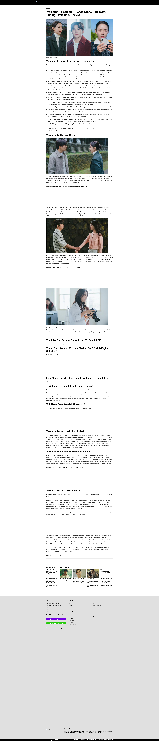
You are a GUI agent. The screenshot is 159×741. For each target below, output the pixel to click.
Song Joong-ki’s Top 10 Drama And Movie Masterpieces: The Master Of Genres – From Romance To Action (79, 581)
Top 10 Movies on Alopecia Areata (53, 607)
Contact (82, 739)
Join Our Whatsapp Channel (57, 623)
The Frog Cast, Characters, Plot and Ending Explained (66, 579)
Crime (70, 607)
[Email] (72, 561)
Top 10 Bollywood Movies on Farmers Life (54, 614)
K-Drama (56, 6)
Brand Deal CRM (72, 624)
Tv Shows (51, 6)
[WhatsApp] (66, 561)
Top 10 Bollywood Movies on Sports (53, 612)
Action (70, 603)
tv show (58, 555)
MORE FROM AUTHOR (66, 567)
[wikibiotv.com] (41, 2)
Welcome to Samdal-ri (64, 555)
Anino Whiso (49, 17)
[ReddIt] (64, 561)
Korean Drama (52, 555)
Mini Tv (94, 618)
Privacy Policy (92, 739)
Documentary (72, 609)
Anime (70, 616)
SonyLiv (94, 609)
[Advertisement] (79, 197)
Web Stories (71, 620)
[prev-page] (47, 589)
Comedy (71, 611)
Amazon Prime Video (97, 605)
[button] (120, 2)
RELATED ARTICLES (52, 567)
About (76, 739)
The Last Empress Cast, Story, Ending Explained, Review (67, 467)
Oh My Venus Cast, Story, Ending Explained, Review (66, 267)
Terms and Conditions (105, 739)
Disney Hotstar (96, 607)
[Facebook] (58, 561)
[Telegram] (69, 561)
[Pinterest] (55, 561)
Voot (93, 612)
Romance (71, 612)
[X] (61, 561)
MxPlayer (94, 614)
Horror (70, 605)
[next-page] (49, 589)
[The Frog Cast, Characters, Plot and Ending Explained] (66, 573)
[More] (75, 561)
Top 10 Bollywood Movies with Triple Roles (55, 609)
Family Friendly (72, 618)
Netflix (94, 603)
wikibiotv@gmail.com (72, 735)
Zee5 (94, 611)
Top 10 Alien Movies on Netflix (52, 603)
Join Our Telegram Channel (57, 619)
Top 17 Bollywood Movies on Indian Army (54, 611)
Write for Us (71, 622)
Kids (70, 614)
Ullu (93, 616)
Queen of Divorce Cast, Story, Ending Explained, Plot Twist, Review (70, 186)
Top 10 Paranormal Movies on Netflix (53, 605)
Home (47, 6)
